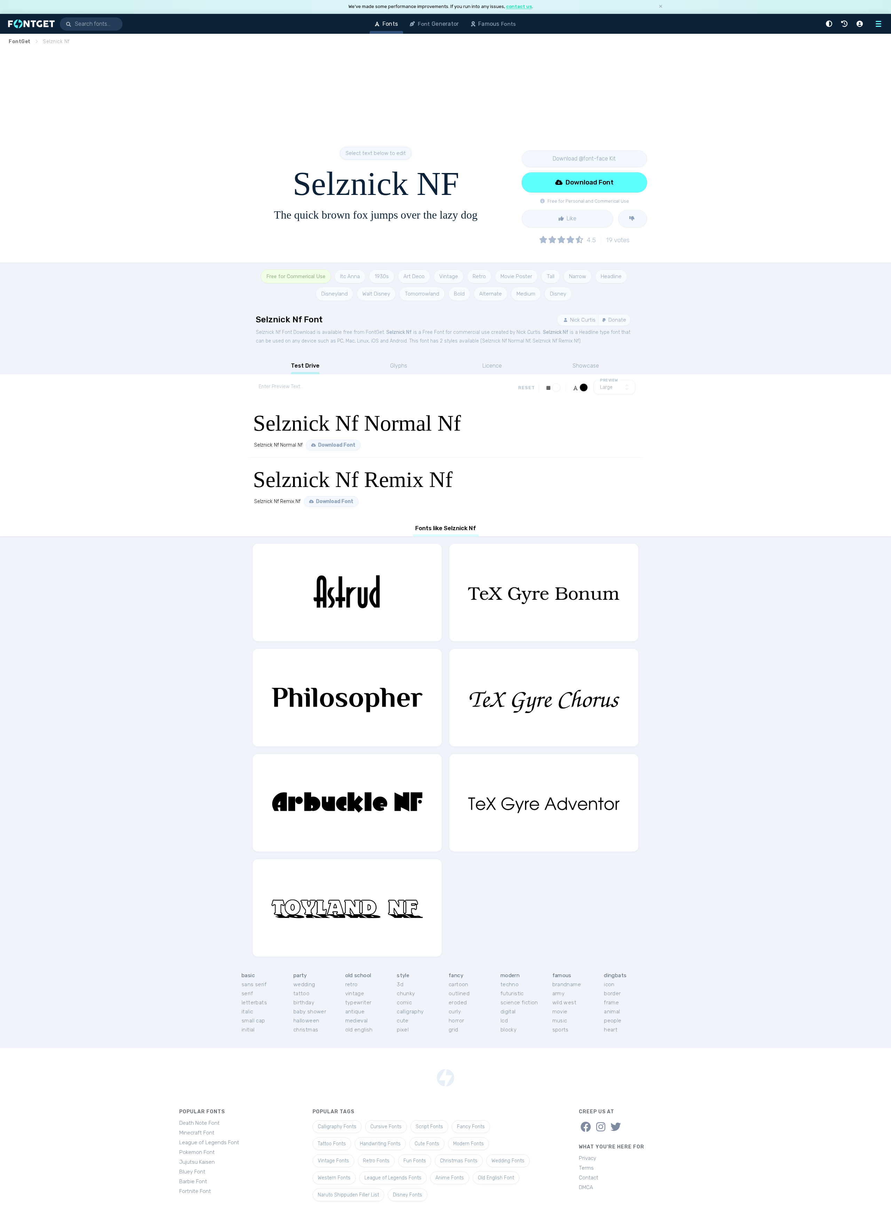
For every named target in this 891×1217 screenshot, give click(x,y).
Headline (611, 276)
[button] (830, 24)
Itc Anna (350, 276)
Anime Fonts (449, 1178)
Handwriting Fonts (380, 1144)
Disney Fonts (407, 1195)
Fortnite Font (195, 1191)
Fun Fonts (414, 1161)
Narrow (577, 276)
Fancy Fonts (471, 1127)
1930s (381, 276)
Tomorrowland (422, 294)
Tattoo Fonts (332, 1144)
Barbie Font (193, 1181)
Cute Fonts (427, 1144)
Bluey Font (192, 1172)
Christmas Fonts (459, 1161)
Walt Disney (376, 294)
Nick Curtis (582, 320)
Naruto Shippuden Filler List (348, 1195)
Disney (558, 294)
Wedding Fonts (508, 1161)
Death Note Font (199, 1123)
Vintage (448, 276)
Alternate (490, 294)
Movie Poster (516, 276)
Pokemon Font (197, 1152)
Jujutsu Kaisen (197, 1162)
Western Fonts (334, 1178)
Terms (586, 1168)
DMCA (586, 1187)
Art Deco (414, 276)
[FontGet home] (30, 24)
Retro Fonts (376, 1161)
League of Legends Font (209, 1142)
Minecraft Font (196, 1133)
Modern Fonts (468, 1144)
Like (570, 218)
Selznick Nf (399, 332)
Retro (479, 276)
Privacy (587, 1158)
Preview (609, 380)
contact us (519, 6)
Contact (588, 1178)
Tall (550, 276)
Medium (526, 294)
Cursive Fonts (386, 1127)
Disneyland (334, 294)
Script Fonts (429, 1127)
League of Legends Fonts (392, 1178)
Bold (459, 294)
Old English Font (496, 1178)
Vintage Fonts (333, 1161)
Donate (616, 320)
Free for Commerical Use (295, 276)
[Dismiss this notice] (660, 7)
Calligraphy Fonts (337, 1127)
